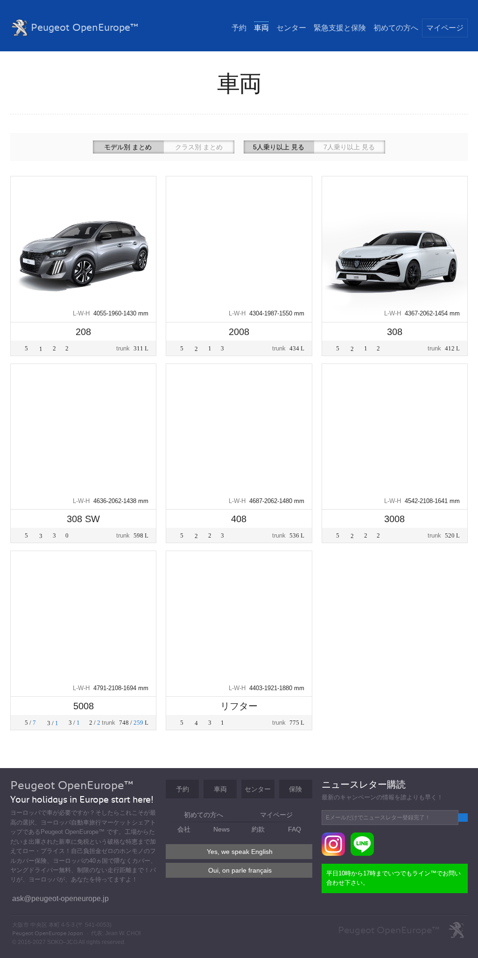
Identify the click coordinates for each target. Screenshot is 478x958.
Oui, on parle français (240, 870)
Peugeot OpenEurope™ (85, 28)
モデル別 (128, 147)
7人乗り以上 (349, 147)
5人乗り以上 (278, 147)
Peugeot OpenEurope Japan (48, 933)
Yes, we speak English (240, 851)
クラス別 (199, 147)
